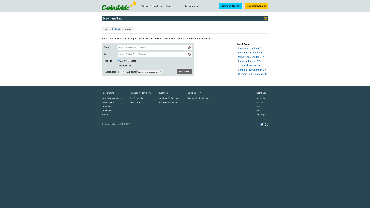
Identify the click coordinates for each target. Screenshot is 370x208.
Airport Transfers (151, 6)
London (118, 29)
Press (259, 106)
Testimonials (136, 102)
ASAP (123, 61)
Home (106, 29)
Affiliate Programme (167, 102)
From (107, 47)
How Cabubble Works (112, 98)
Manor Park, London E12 (251, 57)
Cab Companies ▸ (257, 5)
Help (178, 6)
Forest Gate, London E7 (250, 52)
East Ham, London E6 (249, 48)
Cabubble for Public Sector (199, 98)
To (105, 54)
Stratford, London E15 (249, 65)
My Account (192, 6)
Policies (260, 102)
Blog (168, 6)
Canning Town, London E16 (252, 69)
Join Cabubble (136, 98)
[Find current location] (189, 47)
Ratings (105, 114)
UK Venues (107, 110)
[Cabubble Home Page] (119, 9)
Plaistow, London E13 (249, 61)
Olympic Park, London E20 (252, 74)
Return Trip (126, 65)
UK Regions (107, 106)
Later (133, 61)
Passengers (110, 71)
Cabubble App (108, 102)
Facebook (261, 124)
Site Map (260, 114)
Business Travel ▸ (231, 5)
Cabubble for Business (168, 98)
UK (112, 29)
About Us (260, 98)
